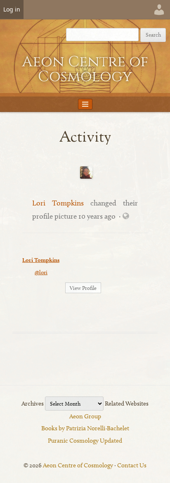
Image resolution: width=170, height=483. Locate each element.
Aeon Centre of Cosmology (85, 69)
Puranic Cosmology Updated (85, 440)
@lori (41, 272)
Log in (11, 9)
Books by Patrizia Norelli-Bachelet (85, 428)
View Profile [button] (83, 288)
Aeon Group (85, 416)
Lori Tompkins (58, 203)
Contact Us (131, 465)
